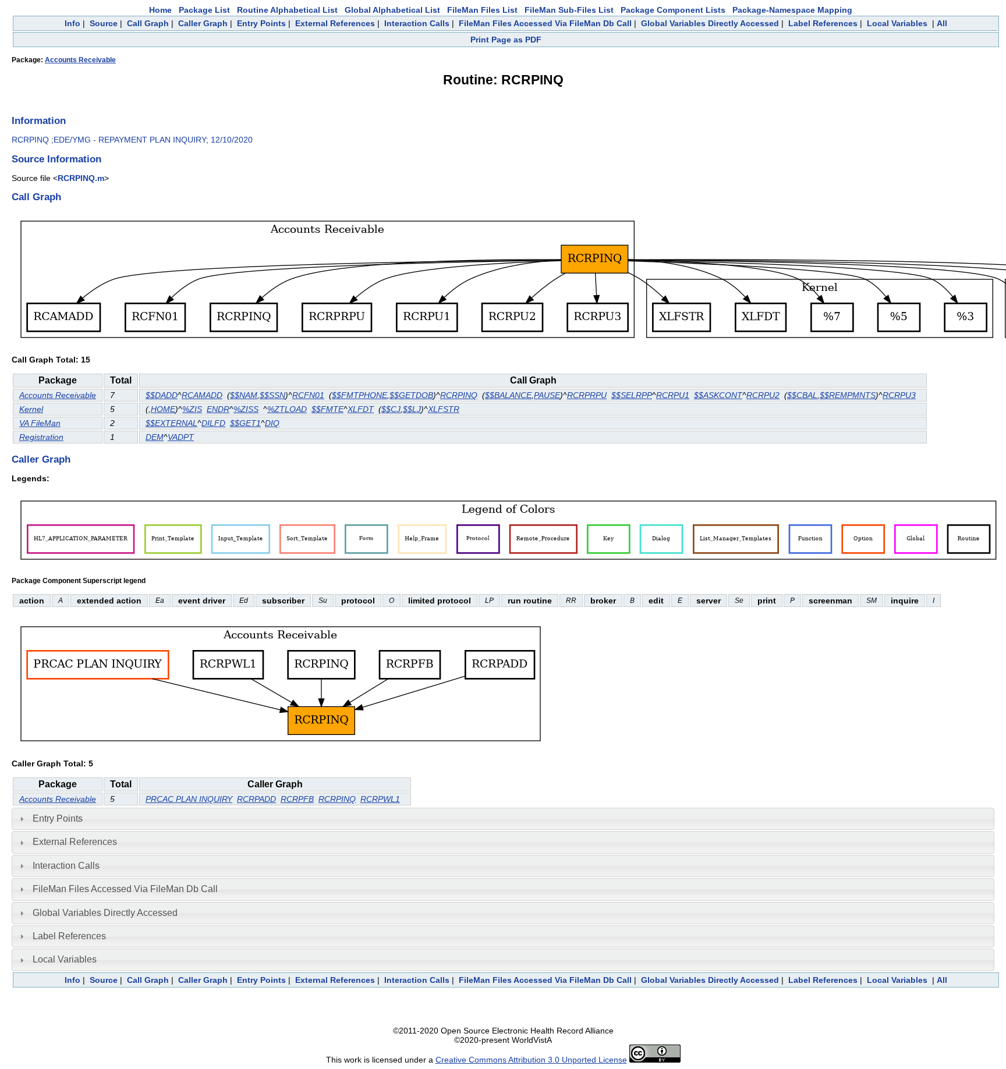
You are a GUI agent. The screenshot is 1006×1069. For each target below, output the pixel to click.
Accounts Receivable (80, 59)
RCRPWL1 (380, 799)
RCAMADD (202, 395)
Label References (823, 23)
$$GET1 (245, 423)
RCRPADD (256, 799)
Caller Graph (203, 23)
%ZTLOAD (287, 409)
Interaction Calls (416, 23)
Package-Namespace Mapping (792, 10)
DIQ (272, 423)
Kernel (31, 409)
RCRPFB (297, 799)
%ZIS (192, 409)
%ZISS (245, 409)
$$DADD (162, 395)
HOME (163, 409)
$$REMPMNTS (848, 395)
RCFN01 (308, 395)
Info (72, 23)
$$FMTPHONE (359, 395)
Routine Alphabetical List (287, 10)
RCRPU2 (763, 395)
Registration (41, 437)
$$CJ (391, 409)
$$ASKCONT (718, 395)
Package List (204, 10)
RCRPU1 (672, 395)
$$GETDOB (411, 395)
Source (104, 23)
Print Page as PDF (505, 39)
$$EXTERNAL (171, 423)
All (942, 23)
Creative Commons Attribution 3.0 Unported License (531, 1059)
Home (160, 10)
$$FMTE (327, 409)
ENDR (218, 409)
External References (335, 23)
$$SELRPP (631, 395)
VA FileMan (40, 423)
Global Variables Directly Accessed (710, 23)
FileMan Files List (482, 10)
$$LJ (412, 409)
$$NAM (243, 395)
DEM (155, 437)
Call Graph (148, 23)
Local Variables (897, 23)
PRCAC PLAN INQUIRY (189, 799)
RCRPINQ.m (81, 178)
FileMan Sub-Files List (569, 10)
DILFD (213, 423)
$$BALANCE (508, 395)
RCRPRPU (587, 395)
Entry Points (261, 23)
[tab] (503, 819)
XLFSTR (443, 409)
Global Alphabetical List (392, 10)
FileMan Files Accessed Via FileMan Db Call (545, 23)
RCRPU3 (899, 395)
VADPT (181, 437)
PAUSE (547, 395)
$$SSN (272, 395)
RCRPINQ (458, 395)
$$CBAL (802, 395)
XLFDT (361, 409)
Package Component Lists (673, 10)
